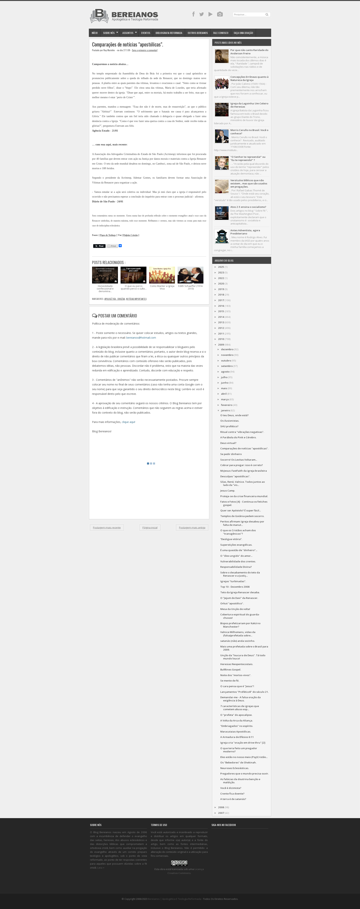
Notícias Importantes (136, 298)
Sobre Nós (109, 33)
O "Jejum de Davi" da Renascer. (239, 598)
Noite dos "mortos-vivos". (235, 675)
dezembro (227, 349)
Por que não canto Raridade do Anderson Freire (249, 51)
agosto (225, 371)
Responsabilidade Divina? (236, 567)
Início (95, 33)
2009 (221, 344)
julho (224, 377)
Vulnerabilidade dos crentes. (238, 561)
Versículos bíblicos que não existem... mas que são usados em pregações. (248, 184)
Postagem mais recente (107, 527)
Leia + (100, 867)
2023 (221, 272)
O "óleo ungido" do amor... (236, 555)
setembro (227, 366)
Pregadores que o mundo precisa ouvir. (244, 773)
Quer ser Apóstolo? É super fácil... (240, 510)
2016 (221, 305)
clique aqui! (128, 422)
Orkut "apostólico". (232, 603)
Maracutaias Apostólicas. (235, 731)
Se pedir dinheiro (231, 454)
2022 (221, 278)
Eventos (145, 33)
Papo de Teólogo (108, 235)
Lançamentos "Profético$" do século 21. (244, 692)
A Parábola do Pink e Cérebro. (238, 437)
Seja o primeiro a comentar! (145, 50)
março (225, 399)
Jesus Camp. (227, 490)
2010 (221, 339)
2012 (221, 328)
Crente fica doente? (232, 793)
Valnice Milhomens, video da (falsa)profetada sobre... (237, 633)
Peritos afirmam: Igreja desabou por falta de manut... (242, 523)
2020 (221, 283)
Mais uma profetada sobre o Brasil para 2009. (244, 648)
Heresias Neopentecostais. (236, 664)
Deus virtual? (228, 443)
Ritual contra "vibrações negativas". (242, 432)
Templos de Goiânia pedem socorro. (242, 516)
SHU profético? (229, 426)
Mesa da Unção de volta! (235, 609)
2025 (221, 267)
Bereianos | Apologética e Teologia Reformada (174, 899)
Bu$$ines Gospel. (230, 669)
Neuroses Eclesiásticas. (234, 768)
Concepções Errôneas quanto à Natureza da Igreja (249, 78)
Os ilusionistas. (229, 420)
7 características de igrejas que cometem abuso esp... (239, 707)
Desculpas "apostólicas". (235, 476)
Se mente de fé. (229, 680)
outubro (226, 360)
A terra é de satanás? (233, 799)
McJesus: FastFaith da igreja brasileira (243, 470)
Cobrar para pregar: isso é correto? (241, 465)
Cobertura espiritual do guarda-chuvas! (240, 616)
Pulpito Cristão (130, 235)
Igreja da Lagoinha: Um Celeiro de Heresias (249, 105)
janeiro (225, 410)
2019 (221, 289)
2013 (221, 322)
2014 (221, 317)
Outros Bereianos (198, 33)
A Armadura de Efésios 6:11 (237, 737)
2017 (221, 300)
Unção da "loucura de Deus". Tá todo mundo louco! (242, 657)
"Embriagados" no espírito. (236, 726)
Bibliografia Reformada (169, 33)
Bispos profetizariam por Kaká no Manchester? (240, 625)
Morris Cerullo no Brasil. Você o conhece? (249, 131)
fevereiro (226, 405)
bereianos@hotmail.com (141, 337)
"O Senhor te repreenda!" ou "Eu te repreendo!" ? (248, 158)
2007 (221, 813)
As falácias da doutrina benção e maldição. (240, 780)
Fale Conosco (220, 33)
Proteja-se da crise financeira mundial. (244, 496)
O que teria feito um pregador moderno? (238, 750)
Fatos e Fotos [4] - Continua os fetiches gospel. (243, 503)
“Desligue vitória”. (231, 539)
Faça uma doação (243, 33)
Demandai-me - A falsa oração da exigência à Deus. (240, 699)
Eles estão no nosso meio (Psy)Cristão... (244, 757)
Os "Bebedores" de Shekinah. (238, 762)
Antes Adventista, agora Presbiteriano (245, 232)
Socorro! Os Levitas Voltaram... (238, 459)
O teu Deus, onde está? (234, 415)
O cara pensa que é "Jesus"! (237, 686)
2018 (221, 294)
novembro (227, 355)
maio (224, 388)
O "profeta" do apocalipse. (236, 715)
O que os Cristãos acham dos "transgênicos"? (238, 532)
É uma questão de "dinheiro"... (238, 550)
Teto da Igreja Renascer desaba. (240, 592)
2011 (221, 333)
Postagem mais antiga (192, 527)
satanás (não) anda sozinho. (237, 641)
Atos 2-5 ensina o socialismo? (248, 207)
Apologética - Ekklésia (114, 298)
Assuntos (127, 33)
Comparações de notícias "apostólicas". (127, 44)
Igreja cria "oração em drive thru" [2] (242, 742)
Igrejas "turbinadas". (233, 581)
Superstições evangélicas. (236, 544)
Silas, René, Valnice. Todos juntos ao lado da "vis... (242, 483)
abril (224, 393)
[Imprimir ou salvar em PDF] (112, 246)
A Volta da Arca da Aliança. (236, 720)
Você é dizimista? (230, 788)
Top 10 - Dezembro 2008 (235, 586)
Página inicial (150, 527)
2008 (221, 807)
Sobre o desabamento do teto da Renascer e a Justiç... (240, 574)
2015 (221, 311)
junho (224, 382)
